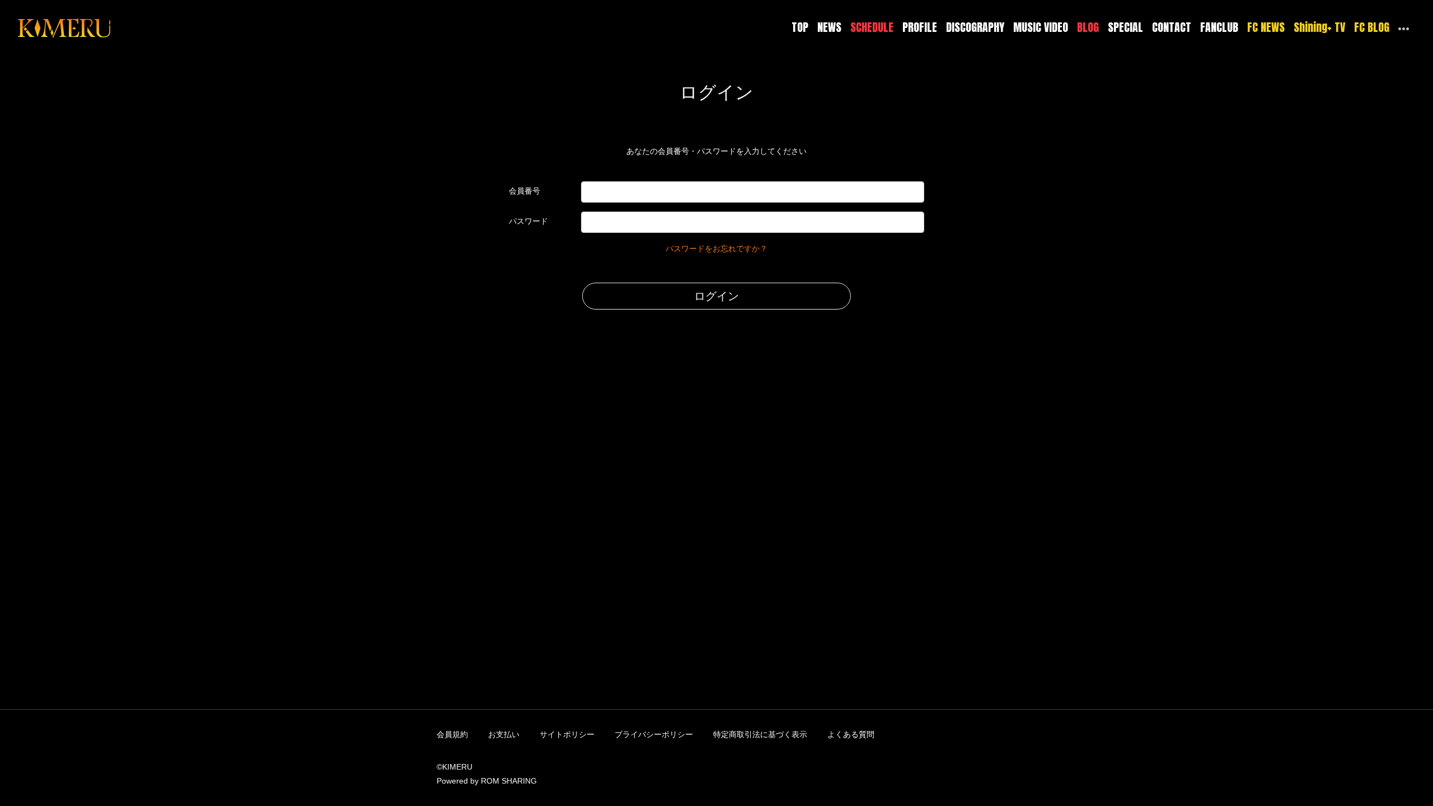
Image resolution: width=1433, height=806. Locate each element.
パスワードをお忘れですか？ (716, 248)
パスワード (528, 221)
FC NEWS (1266, 27)
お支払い (503, 734)
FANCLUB (1219, 27)
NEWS (829, 27)
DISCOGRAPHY (975, 27)
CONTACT (1171, 27)
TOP (800, 27)
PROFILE (919, 27)
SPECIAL (1125, 27)
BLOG (1088, 27)
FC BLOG (1371, 27)
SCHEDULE (871, 27)
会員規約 (452, 734)
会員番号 (524, 190)
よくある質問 (850, 734)
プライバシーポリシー (654, 734)
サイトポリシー (567, 734)
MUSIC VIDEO (1040, 27)
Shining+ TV (1319, 27)
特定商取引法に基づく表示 (760, 734)
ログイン (716, 296)
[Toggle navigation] (117, 27)
